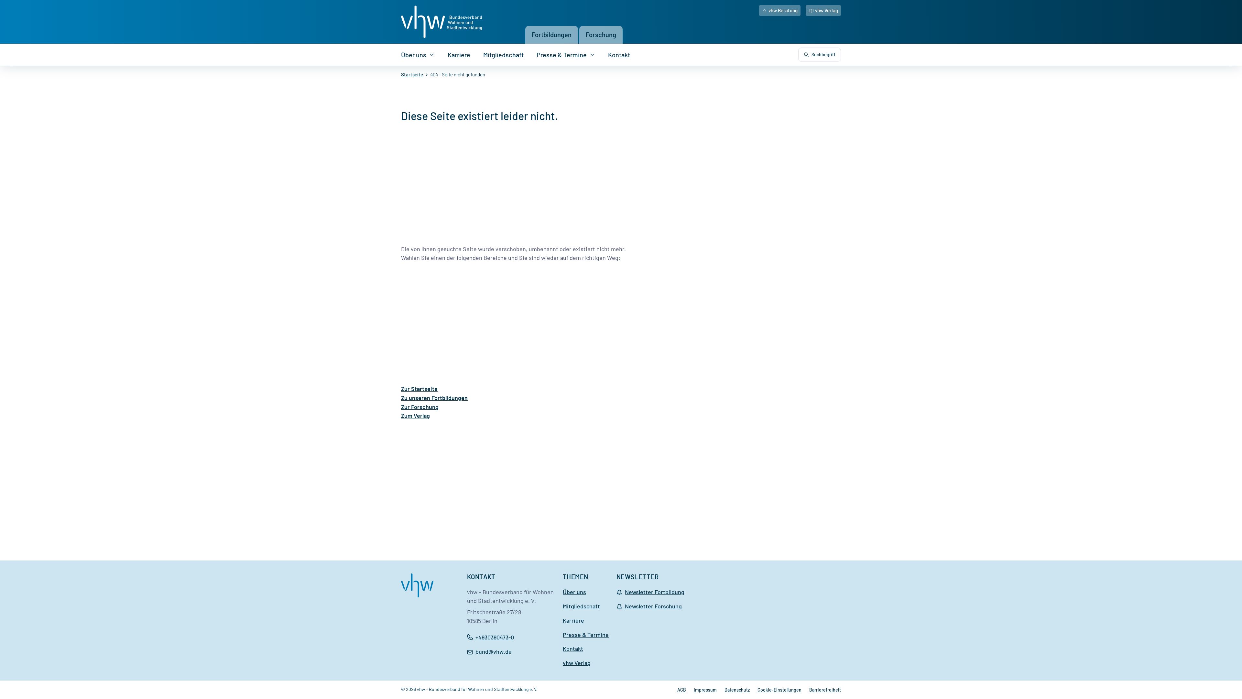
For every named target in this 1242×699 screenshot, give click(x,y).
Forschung (601, 35)
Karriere (459, 55)
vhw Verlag (826, 10)
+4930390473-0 (494, 637)
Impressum (705, 690)
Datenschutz (737, 690)
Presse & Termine (562, 55)
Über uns (413, 55)
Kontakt (619, 55)
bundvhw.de (493, 652)
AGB (681, 690)
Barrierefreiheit (825, 690)
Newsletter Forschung (653, 606)
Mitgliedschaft (503, 55)
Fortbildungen (552, 35)
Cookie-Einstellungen (779, 690)
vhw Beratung (783, 10)
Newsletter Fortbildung (654, 591)
